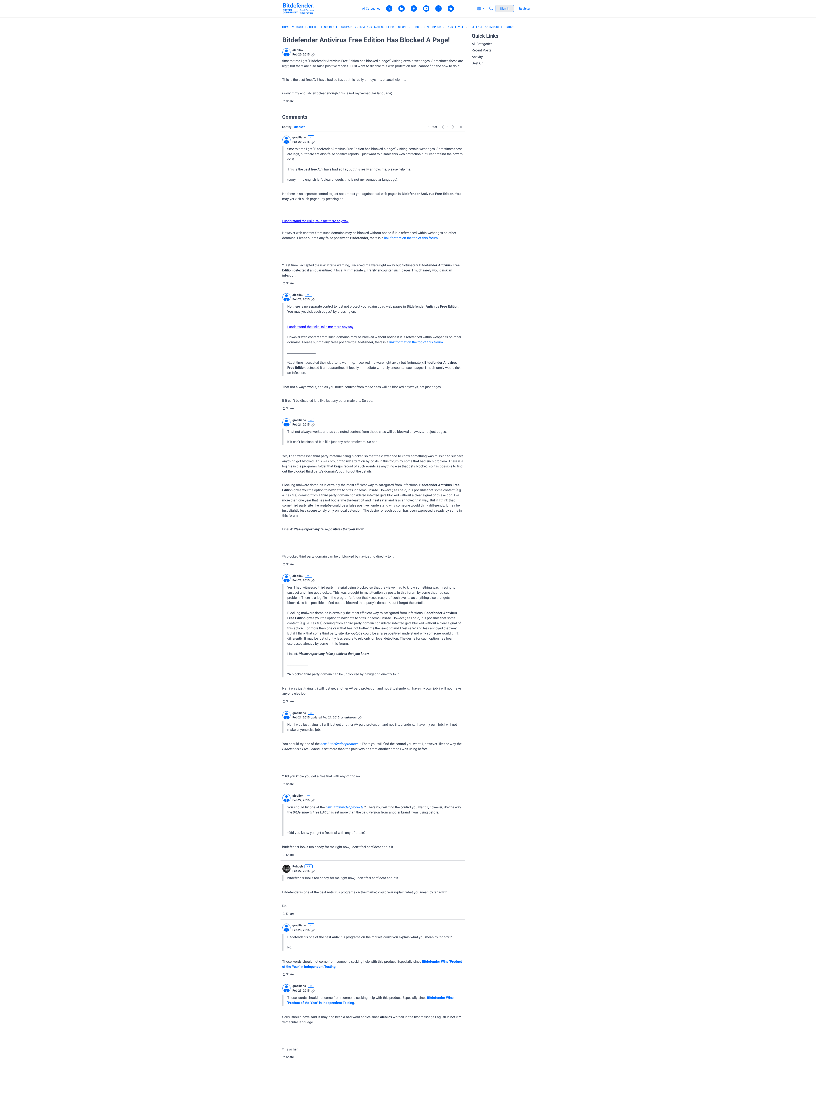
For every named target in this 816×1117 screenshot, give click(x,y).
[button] (286, 52)
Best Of (477, 63)
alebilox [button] (297, 50)
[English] (298, 8)
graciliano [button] (299, 137)
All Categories (482, 44)
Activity (477, 57)
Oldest (298, 127)
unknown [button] (350, 717)
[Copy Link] (313, 54)
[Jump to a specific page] (459, 126)
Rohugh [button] (297, 866)
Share (288, 101)
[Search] (491, 8)
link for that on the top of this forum (411, 238)
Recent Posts (481, 50)
